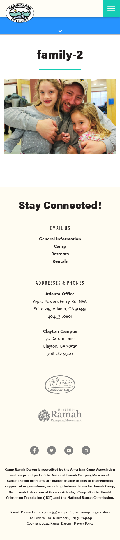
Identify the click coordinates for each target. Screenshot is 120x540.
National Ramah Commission (90, 497)
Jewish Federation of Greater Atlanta (44, 491)
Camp (60, 246)
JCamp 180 (84, 491)
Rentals (60, 261)
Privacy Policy (83, 523)
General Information (60, 238)
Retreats (60, 253)
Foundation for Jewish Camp (91, 486)
